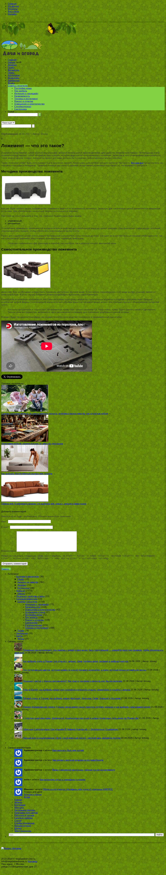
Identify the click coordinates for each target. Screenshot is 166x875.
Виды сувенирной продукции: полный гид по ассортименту (83, 769)
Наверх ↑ (6, 569)
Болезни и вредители (27, 576)
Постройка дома (23, 88)
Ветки (27, 797)
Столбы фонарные (24, 823)
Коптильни (19, 805)
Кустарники (14, 75)
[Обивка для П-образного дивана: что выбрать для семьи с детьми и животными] (24, 501)
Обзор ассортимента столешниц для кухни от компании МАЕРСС (78, 789)
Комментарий (8, 551)
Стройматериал (22, 106)
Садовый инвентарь (26, 599)
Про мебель (20, 91)
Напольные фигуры (24, 810)
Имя (4, 521)
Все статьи (13, 11)
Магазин (12, 14)
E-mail (5, 527)
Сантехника (20, 109)
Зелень (18, 802)
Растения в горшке (24, 815)
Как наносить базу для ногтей (68, 750)
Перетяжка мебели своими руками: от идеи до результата (32, 443)
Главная (12, 3)
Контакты (13, 8)
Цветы (19, 636)
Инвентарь (13, 78)
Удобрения (13, 80)
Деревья (12, 65)
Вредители (13, 70)
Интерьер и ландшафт (26, 93)
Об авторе (13, 6)
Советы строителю (18, 85)
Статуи (18, 820)
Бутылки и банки (33, 794)
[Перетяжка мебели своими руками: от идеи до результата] (24, 441)
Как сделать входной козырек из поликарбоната (77, 760)
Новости (20, 590)
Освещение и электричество (29, 104)
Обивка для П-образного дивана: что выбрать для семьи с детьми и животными (43, 503)
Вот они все (137, 162)
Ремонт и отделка (23, 101)
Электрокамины (22, 831)
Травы (11, 67)
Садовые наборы (23, 818)
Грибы (11, 72)
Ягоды (11, 83)
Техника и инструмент (26, 98)
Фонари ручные (22, 825)
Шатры (18, 828)
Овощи (11, 62)
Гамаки (18, 799)
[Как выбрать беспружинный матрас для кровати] (24, 471)
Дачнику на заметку (28, 582)
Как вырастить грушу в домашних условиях (62, 779)
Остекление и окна (35, 612)
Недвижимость (22, 96)
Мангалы (19, 807)
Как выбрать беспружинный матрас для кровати (26, 473)
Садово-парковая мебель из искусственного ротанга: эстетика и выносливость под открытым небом (54, 413)
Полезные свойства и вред (30, 596)
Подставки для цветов (26, 812)
